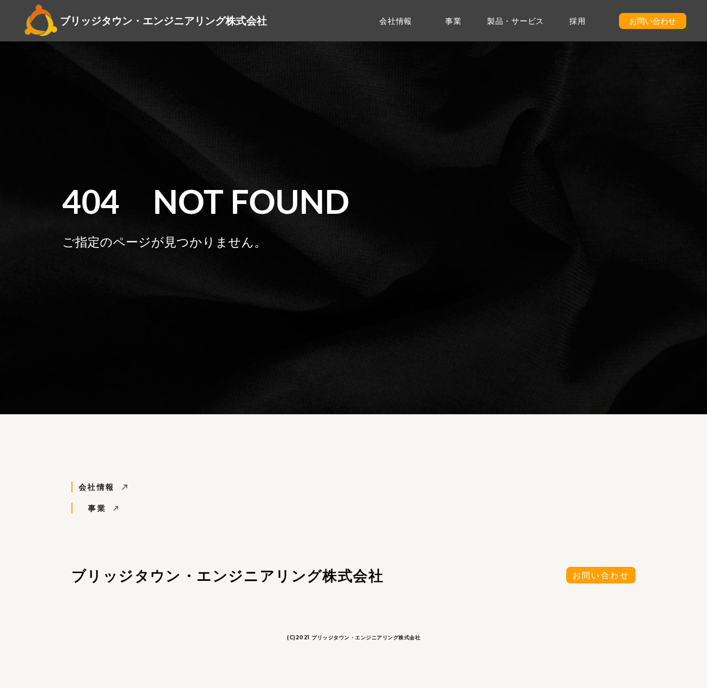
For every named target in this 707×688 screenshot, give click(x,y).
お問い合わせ (600, 575)
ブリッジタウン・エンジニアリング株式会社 (163, 20)
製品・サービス (515, 21)
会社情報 (395, 21)
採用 (577, 20)
